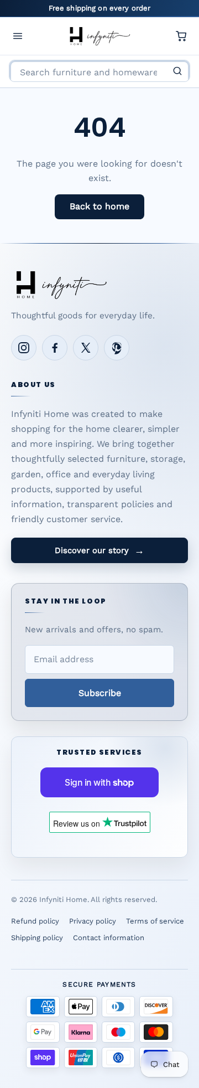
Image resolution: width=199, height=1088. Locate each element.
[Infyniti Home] (99, 36)
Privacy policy (92, 921)
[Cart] (181, 36)
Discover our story (99, 550)
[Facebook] (54, 347)
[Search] (177, 71)
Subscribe (99, 693)
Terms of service (155, 921)
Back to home (99, 206)
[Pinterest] (116, 347)
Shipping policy (37, 938)
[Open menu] (18, 36)
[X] (85, 347)
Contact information (108, 938)
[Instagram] (23, 347)
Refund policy (35, 921)
